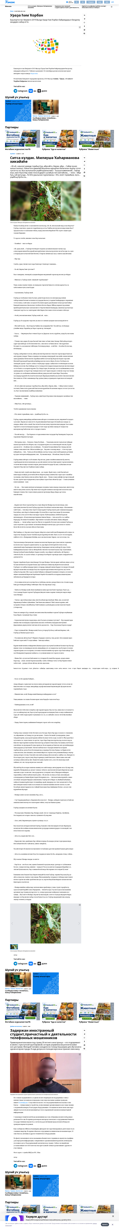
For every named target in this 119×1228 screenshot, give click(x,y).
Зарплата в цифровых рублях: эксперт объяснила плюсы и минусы (94, 6)
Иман (12, 11)
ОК (82, 2)
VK (76, 2)
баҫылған (34, 73)
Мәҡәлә (8, 6)
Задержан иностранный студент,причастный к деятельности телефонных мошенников (67, 6)
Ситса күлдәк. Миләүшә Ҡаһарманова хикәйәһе (40, 6)
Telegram (91, 2)
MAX (107, 2)
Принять (105, 1224)
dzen (99, 2)
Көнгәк (9, 1)
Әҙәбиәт (13, 153)
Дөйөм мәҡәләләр (16, 1026)
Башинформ (23, 1103)
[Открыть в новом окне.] (21, 91)
